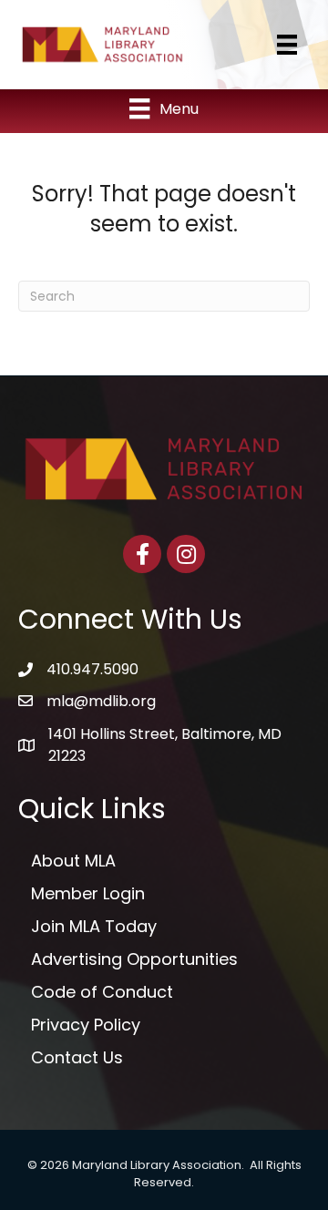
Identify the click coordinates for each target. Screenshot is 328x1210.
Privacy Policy (85, 1024)
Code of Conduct (102, 991)
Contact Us (77, 1057)
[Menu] (287, 44)
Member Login (88, 893)
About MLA (73, 860)
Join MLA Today (94, 926)
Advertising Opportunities (134, 959)
